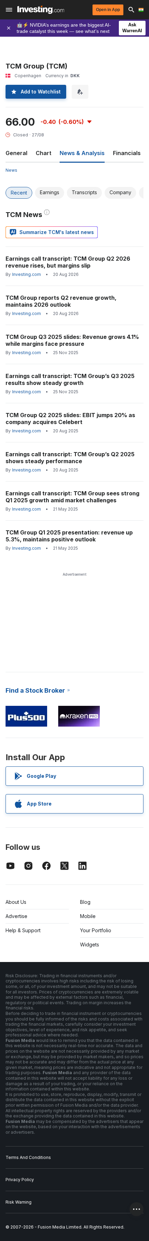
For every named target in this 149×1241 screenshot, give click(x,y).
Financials (127, 153)
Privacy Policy (20, 1179)
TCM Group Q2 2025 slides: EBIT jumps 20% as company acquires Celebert (70, 418)
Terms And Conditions (28, 1157)
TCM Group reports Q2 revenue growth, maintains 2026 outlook (61, 301)
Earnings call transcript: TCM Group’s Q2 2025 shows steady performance (70, 458)
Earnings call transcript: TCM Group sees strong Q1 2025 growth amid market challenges (72, 497)
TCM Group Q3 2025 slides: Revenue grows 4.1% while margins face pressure (72, 340)
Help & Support (23, 930)
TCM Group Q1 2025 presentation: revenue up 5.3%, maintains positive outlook (69, 536)
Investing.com (26, 274)
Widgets (89, 944)
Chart (43, 153)
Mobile (88, 916)
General (16, 153)
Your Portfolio (95, 930)
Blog (85, 902)
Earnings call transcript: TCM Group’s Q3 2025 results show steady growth (70, 379)
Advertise (16, 916)
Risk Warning (19, 1202)
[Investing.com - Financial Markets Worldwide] (40, 10)
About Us (16, 902)
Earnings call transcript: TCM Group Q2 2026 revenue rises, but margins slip (68, 262)
